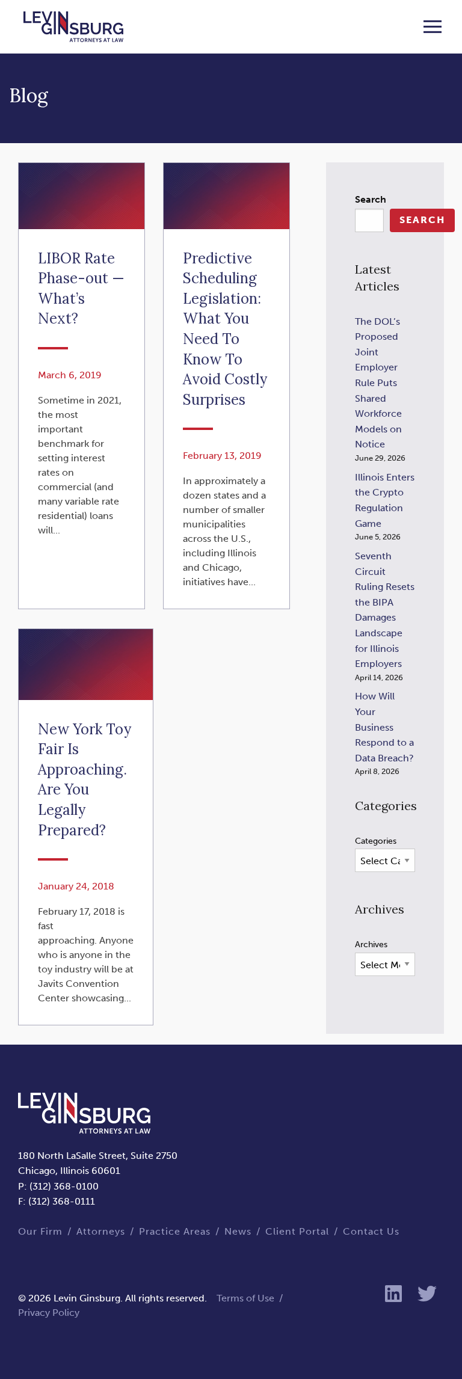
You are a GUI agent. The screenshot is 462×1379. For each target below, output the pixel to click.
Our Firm (40, 1231)
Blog (28, 95)
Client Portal (297, 1231)
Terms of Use (245, 1298)
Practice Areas (175, 1231)
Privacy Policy (48, 1312)
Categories (375, 841)
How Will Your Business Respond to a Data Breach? (384, 726)
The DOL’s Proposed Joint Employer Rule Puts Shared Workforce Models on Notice (378, 383)
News (237, 1231)
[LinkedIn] (393, 1294)
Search (370, 199)
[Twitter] (427, 1294)
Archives (371, 944)
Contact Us (371, 1231)
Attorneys (100, 1231)
